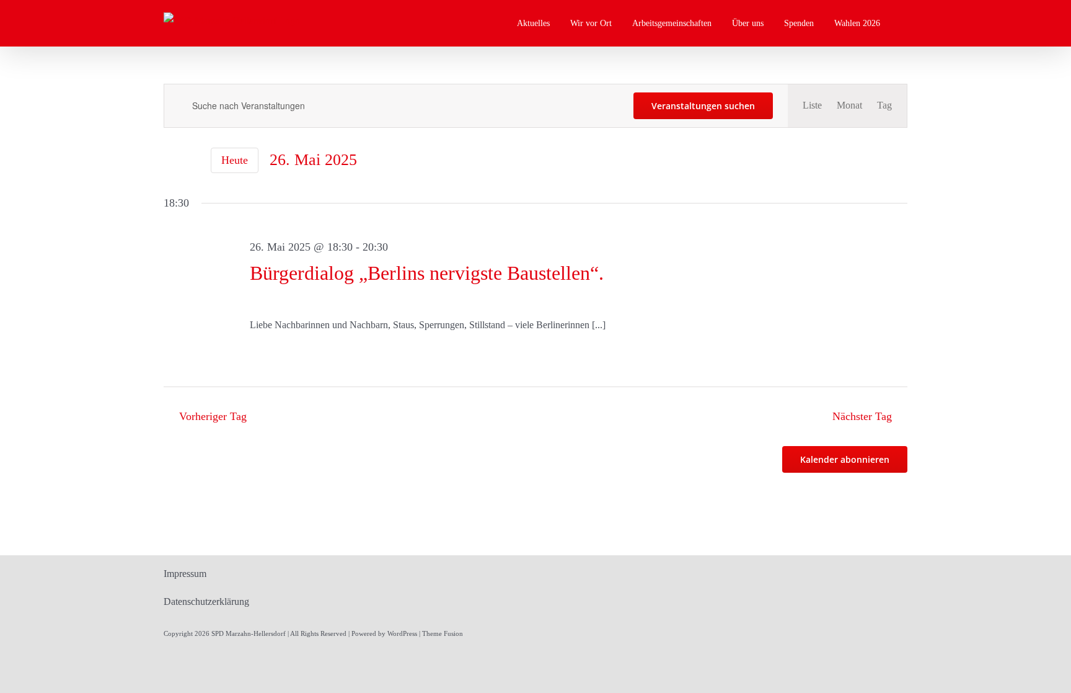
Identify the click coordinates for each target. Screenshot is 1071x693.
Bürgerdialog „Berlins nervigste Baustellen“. (427, 273)
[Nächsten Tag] (192, 161)
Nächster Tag (862, 416)
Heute (234, 160)
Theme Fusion (442, 633)
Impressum (185, 573)
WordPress (402, 633)
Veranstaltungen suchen (703, 106)
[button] (904, 23)
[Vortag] (171, 161)
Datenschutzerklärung (206, 601)
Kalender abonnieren (844, 459)
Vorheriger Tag (212, 416)
